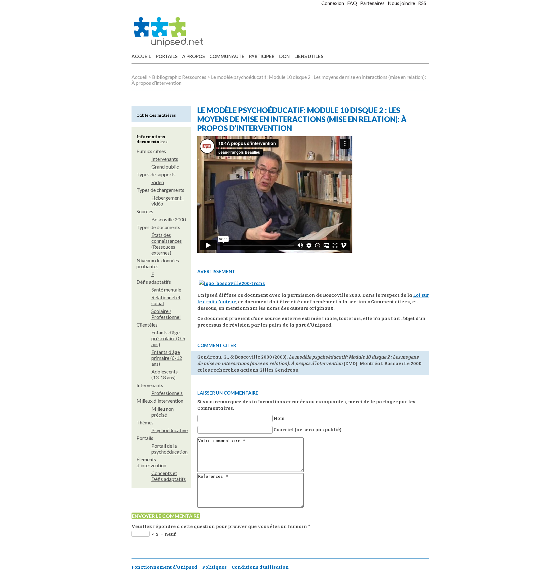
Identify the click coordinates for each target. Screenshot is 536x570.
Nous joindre (401, 3)
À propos (193, 56)
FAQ (352, 3)
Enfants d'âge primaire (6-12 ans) (166, 358)
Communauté (226, 56)
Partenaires (372, 3)
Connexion (332, 3)
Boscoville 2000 (168, 219)
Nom (279, 418)
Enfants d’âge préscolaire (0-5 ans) (168, 338)
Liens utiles (308, 56)
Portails (166, 56)
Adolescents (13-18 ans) (164, 374)
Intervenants (164, 159)
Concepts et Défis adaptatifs (168, 476)
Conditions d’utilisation (260, 566)
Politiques (214, 566)
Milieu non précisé (162, 412)
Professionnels (167, 393)
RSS (422, 3)
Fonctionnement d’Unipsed (164, 566)
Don (284, 56)
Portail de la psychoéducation (169, 449)
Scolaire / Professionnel (166, 314)
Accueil (141, 56)
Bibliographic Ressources (179, 77)
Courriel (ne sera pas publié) (308, 429)
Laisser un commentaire (227, 393)
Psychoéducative (169, 430)
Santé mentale (166, 289)
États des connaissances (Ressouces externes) (166, 244)
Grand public (165, 167)
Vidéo (157, 182)
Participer (262, 56)
